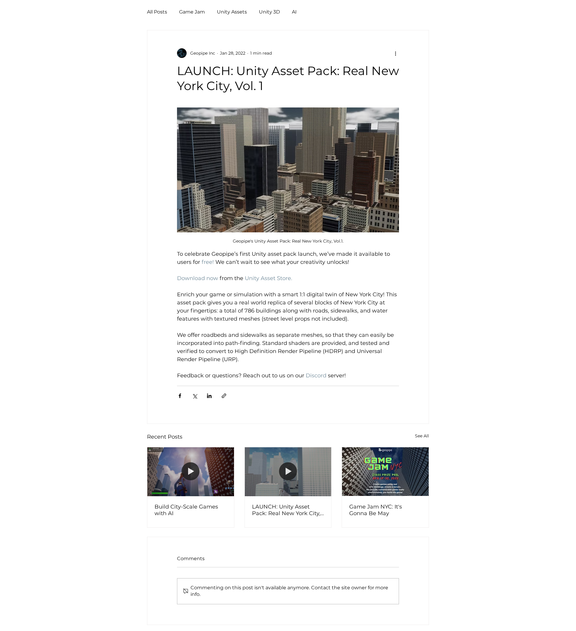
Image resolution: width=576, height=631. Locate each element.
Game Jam (192, 12)
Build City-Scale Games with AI (186, 510)
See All (422, 436)
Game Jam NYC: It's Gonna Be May (375, 510)
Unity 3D (269, 12)
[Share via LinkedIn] (209, 396)
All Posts (157, 12)
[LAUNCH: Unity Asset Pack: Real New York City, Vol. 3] (288, 471)
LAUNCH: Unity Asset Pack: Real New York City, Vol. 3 (286, 510)
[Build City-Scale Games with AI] (190, 471)
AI (294, 12)
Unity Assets (232, 12)
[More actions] (395, 53)
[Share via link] (224, 396)
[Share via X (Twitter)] (194, 396)
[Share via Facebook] (180, 396)
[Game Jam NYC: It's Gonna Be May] (385, 471)
